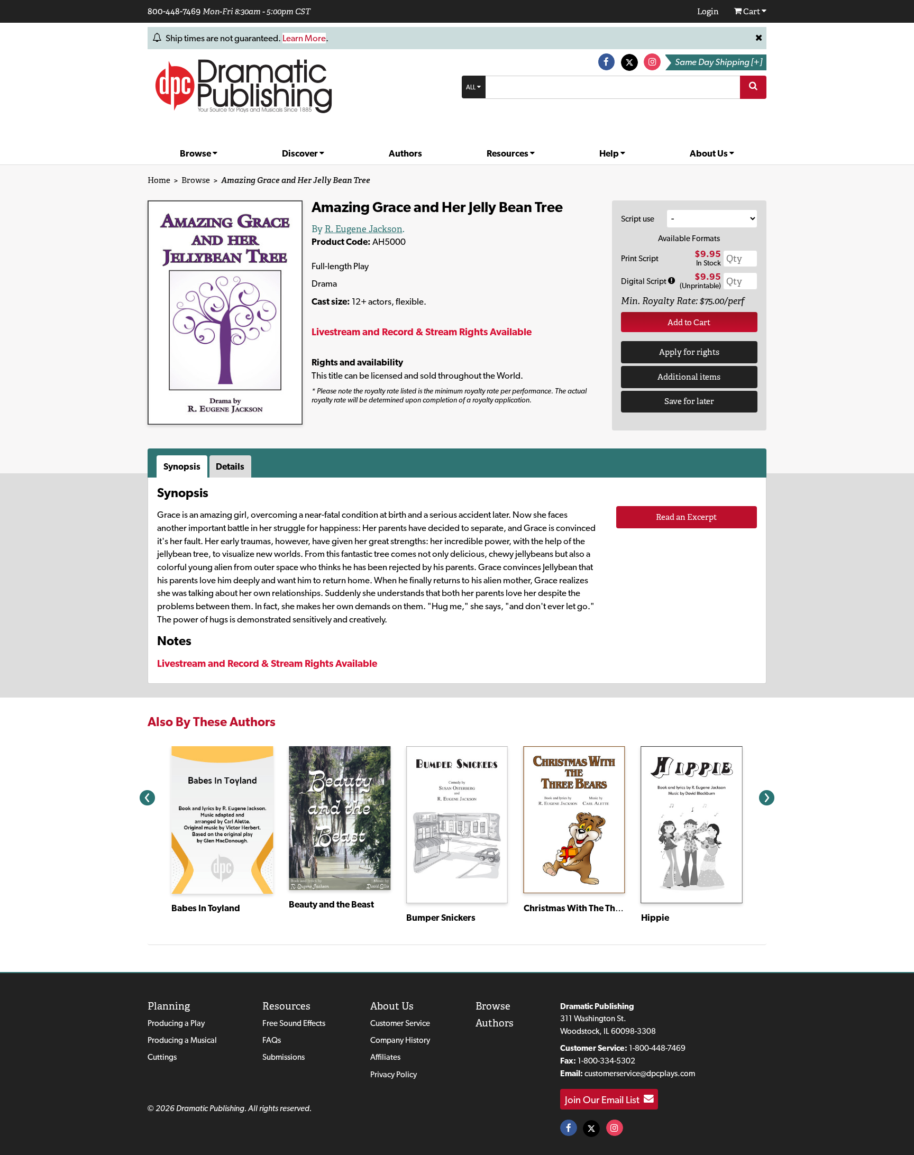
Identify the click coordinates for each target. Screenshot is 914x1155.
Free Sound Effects (293, 1023)
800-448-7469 (174, 11)
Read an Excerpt (686, 516)
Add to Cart (689, 322)
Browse (196, 153)
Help (609, 153)
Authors (405, 153)
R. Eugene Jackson (364, 229)
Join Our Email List (604, 1099)
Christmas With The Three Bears (588, 908)
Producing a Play (176, 1023)
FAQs (271, 1040)
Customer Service (400, 1023)
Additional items (688, 376)
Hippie (655, 917)
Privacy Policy (393, 1074)
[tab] (183, 466)
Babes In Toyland (205, 908)
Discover (300, 153)
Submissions (283, 1057)
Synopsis (181, 466)
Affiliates (385, 1057)
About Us (709, 153)
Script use (637, 219)
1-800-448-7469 (657, 1048)
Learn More (304, 38)
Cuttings (162, 1057)
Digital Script (644, 281)
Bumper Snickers (441, 917)
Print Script (640, 258)
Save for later (689, 401)
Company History (400, 1040)
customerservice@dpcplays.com (639, 1073)
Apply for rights (689, 352)
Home (159, 180)
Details (230, 466)
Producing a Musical (182, 1040)
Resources (508, 153)
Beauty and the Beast (331, 904)
